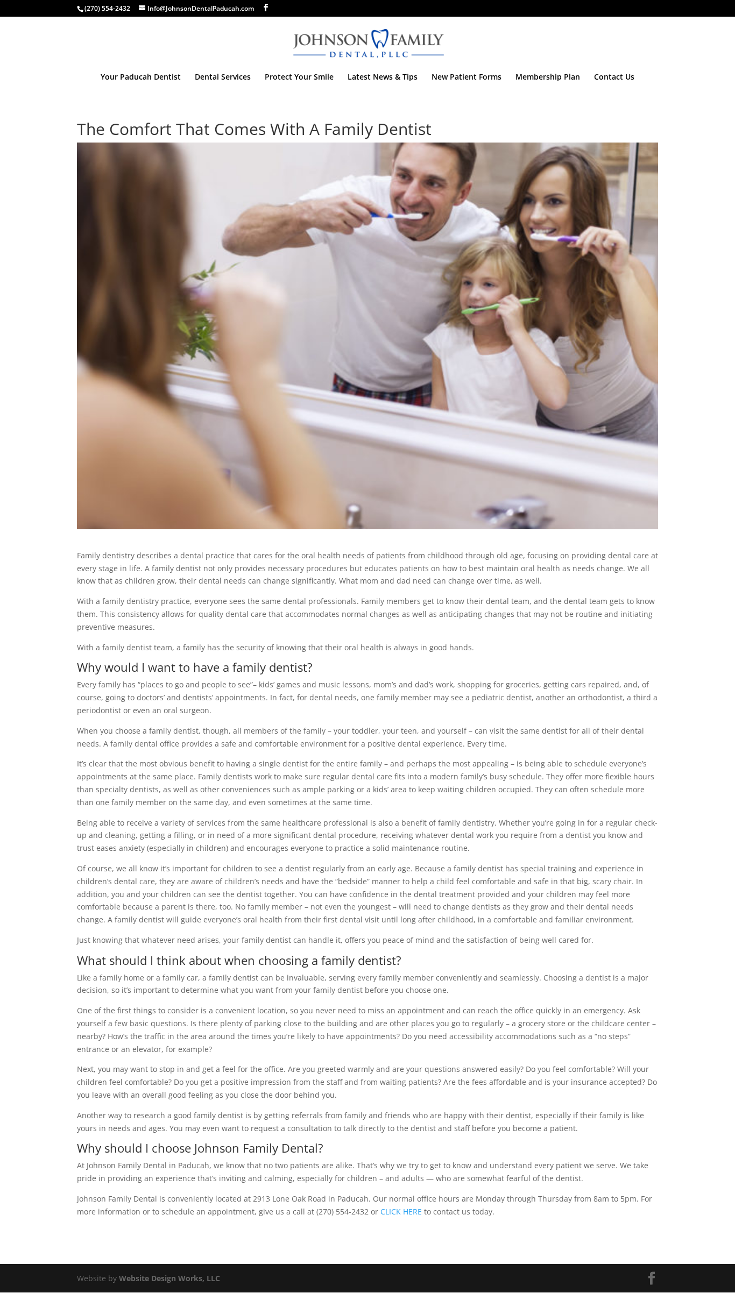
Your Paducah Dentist (141, 77)
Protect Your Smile (299, 77)
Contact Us (614, 77)
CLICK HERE (401, 1211)
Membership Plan (547, 77)
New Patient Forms (466, 77)
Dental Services (223, 77)
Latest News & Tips (383, 77)
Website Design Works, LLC (169, 1278)
